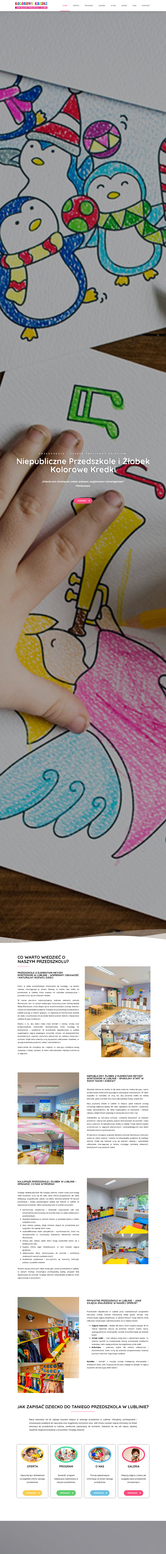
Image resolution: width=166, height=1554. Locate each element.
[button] (83, 501)
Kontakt (146, 5)
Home (65, 5)
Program (89, 5)
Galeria (102, 5)
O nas (113, 5)
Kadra (124, 5)
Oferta (76, 5)
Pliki (134, 5)
